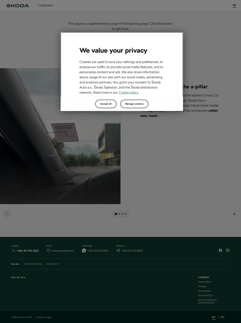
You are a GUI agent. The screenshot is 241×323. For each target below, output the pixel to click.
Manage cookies (134, 104)
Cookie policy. (129, 92)
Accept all (106, 104)
